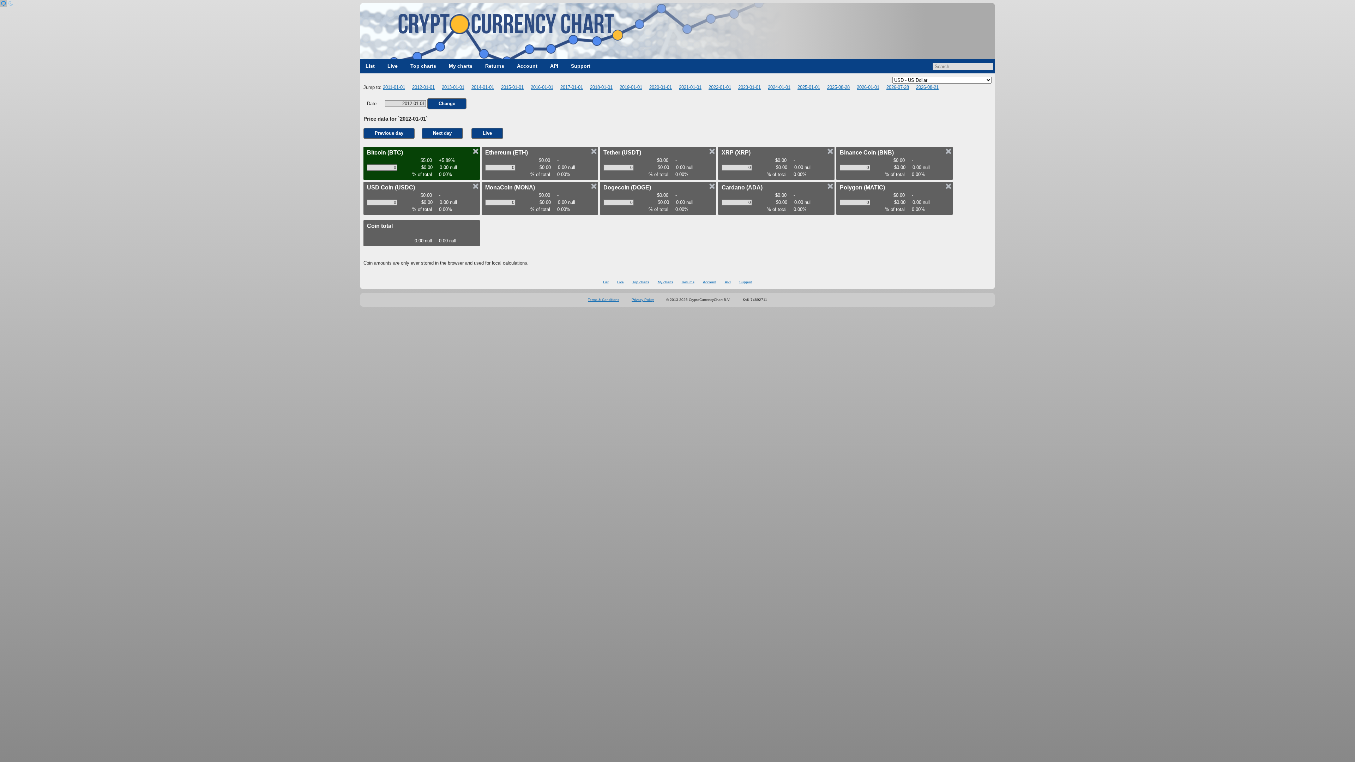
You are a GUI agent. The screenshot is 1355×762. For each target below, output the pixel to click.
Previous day (389, 133)
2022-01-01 (720, 87)
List (370, 66)
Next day (442, 133)
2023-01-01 (749, 87)
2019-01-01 (631, 87)
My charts (460, 66)
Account (527, 66)
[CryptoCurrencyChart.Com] (677, 31)
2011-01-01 (394, 87)
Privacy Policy (643, 300)
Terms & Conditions (603, 300)
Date (372, 103)
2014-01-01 (482, 87)
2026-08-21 (927, 87)
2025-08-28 (838, 87)
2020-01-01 (660, 87)
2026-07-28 (897, 87)
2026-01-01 (868, 87)
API (554, 66)
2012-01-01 (423, 87)
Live (392, 66)
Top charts (423, 66)
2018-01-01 (601, 87)
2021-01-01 (690, 87)
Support (580, 66)
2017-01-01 (571, 87)
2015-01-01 (512, 87)
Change (447, 103)
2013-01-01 (453, 87)
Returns (494, 66)
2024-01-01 (779, 87)
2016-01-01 (542, 87)
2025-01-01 (808, 87)
